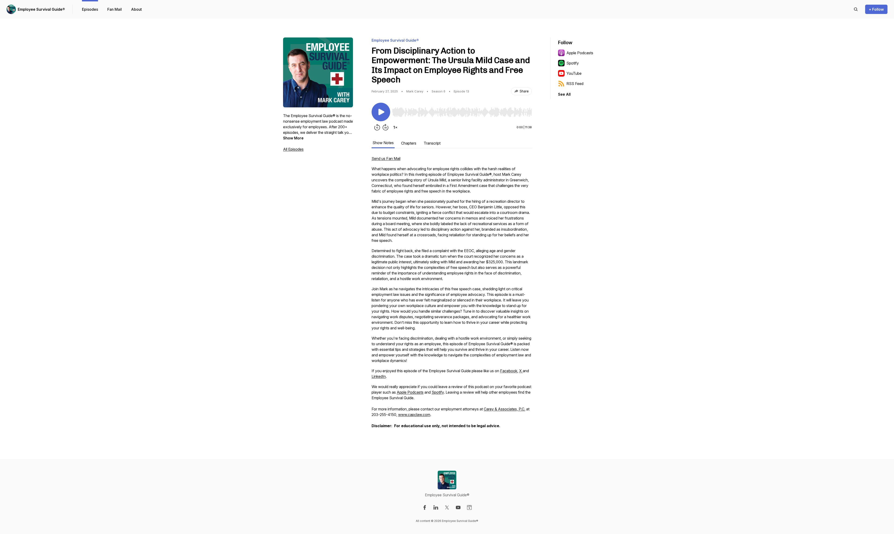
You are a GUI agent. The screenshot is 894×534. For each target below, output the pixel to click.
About (136, 9)
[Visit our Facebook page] (424, 507)
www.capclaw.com (414, 414)
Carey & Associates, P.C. (504, 409)
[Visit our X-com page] (447, 507)
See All (564, 94)
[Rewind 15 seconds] (377, 127)
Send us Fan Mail (386, 158)
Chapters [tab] (408, 143)
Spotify (438, 392)
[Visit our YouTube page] (458, 507)
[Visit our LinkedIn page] (435, 507)
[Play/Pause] (381, 112)
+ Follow (876, 9)
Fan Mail (114, 9)
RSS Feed (574, 83)
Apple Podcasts (410, 392)
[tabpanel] (452, 294)
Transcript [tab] (432, 143)
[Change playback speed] (395, 127)
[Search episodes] (856, 9)
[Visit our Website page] (469, 507)
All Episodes (293, 149)
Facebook (508, 370)
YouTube (574, 73)
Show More (293, 138)
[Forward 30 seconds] (385, 127)
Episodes (90, 9)
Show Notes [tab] (383, 142)
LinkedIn (379, 376)
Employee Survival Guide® (41, 9)
